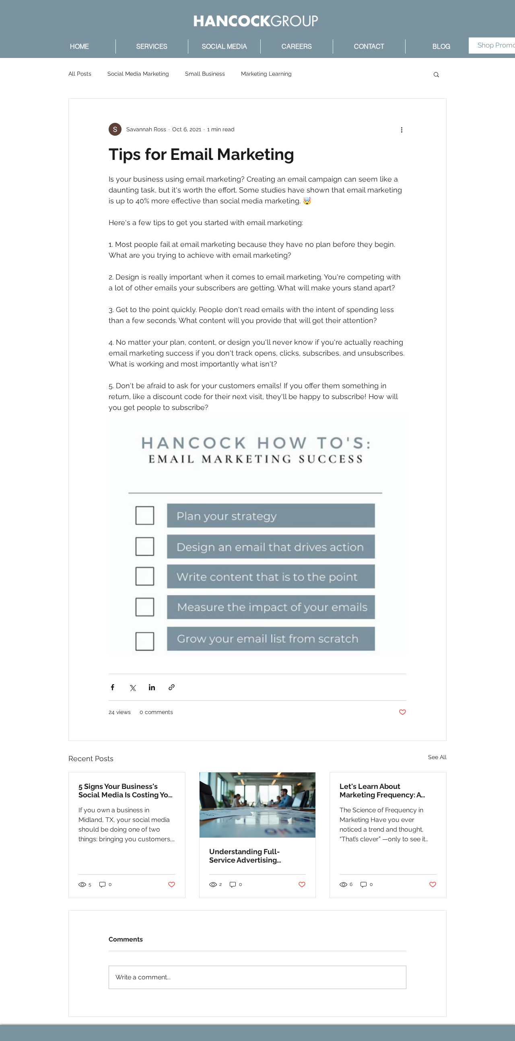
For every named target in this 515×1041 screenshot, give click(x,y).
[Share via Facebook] (112, 687)
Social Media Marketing (138, 73)
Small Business (205, 73)
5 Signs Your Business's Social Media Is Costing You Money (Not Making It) (125, 790)
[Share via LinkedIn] (152, 687)
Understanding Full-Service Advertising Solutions (244, 855)
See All (437, 757)
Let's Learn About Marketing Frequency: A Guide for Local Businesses (387, 790)
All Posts (79, 73)
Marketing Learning (266, 73)
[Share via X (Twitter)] (132, 687)
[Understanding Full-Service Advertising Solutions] (258, 805)
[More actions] (401, 129)
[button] (436, 74)
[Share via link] (171, 687)
